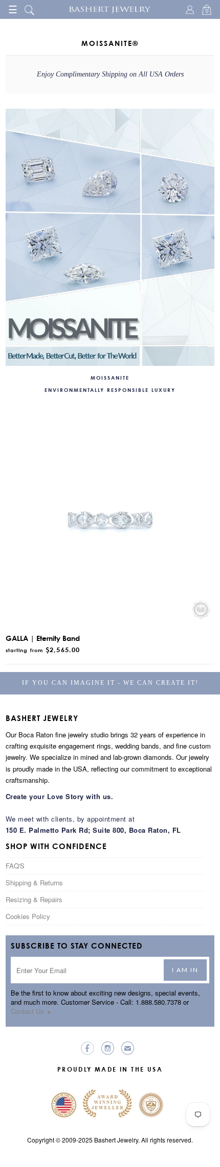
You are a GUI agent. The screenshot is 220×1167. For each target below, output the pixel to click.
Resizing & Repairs (34, 899)
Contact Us (31, 1011)
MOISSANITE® (110, 43)
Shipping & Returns (34, 882)
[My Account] (191, 11)
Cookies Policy (28, 916)
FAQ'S (15, 866)
